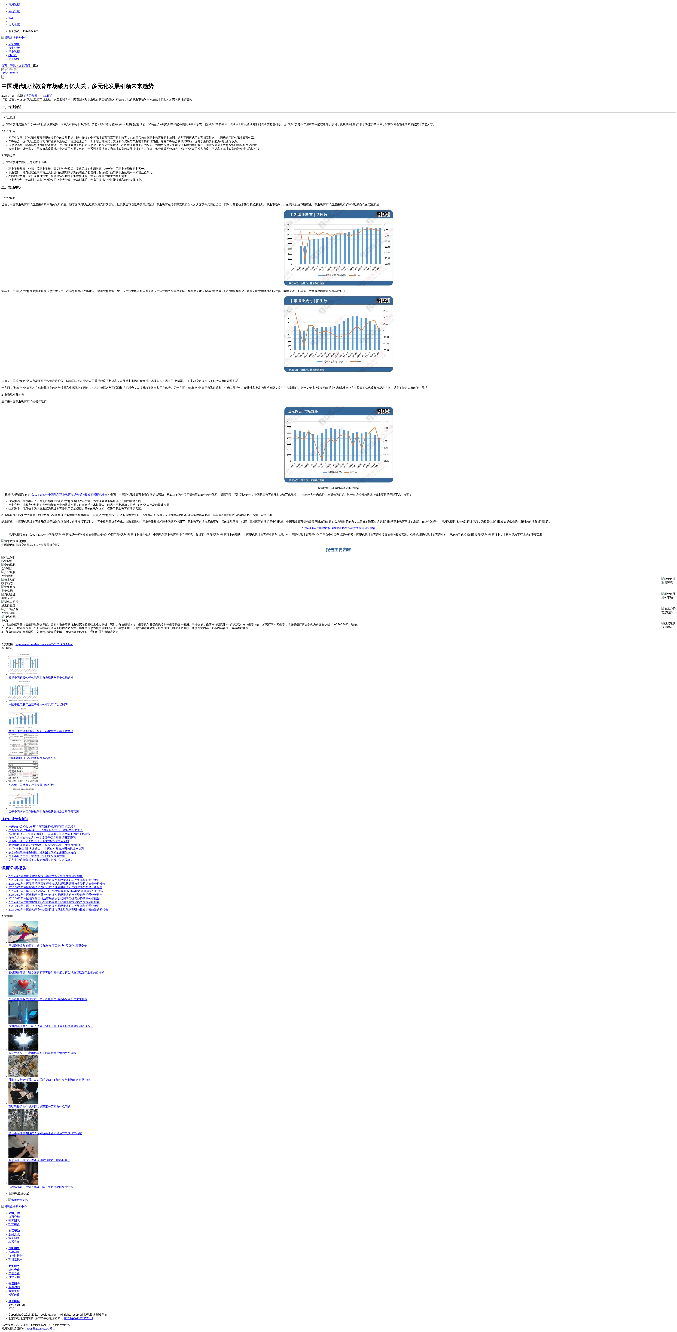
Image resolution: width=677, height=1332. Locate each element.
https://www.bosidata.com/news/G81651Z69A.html (44, 644)
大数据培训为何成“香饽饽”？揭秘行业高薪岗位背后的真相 (44, 845)
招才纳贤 (14, 1224)
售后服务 (14, 1283)
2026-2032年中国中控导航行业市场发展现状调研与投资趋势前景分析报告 (54, 902)
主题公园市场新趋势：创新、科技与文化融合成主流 (40, 731)
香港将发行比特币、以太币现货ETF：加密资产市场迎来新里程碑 (49, 1079)
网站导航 (14, 11)
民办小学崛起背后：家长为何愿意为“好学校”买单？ (40, 859)
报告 (4, 72)
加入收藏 (14, 24)
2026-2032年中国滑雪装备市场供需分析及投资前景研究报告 (45, 876)
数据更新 (14, 1290)
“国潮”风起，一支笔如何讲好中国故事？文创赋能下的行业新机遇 (49, 833)
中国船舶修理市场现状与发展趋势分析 (32, 758)
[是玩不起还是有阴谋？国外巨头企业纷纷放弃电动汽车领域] (23, 1129)
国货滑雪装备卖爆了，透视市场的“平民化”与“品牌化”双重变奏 (47, 945)
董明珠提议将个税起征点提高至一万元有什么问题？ (40, 1106)
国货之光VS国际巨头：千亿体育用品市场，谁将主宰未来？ (45, 830)
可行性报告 (15, 1255)
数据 (15, 72)
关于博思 (14, 58)
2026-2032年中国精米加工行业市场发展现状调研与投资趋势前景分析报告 (54, 898)
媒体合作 (14, 1269)
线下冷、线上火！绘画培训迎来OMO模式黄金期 (38, 841)
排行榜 (12, 55)
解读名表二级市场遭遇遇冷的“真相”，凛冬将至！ (39, 1160)
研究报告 (14, 44)
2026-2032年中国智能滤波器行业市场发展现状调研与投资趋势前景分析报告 (55, 887)
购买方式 (14, 1234)
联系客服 (14, 1241)
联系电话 (14, 1301)
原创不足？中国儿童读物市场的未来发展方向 (36, 856)
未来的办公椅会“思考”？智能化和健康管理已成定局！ (42, 826)
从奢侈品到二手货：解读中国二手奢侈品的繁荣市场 (40, 1186)
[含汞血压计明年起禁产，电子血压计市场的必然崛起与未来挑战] (23, 995)
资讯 (13, 65)
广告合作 (14, 1273)
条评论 (48, 95)
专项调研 (14, 1252)
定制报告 (14, 1248)
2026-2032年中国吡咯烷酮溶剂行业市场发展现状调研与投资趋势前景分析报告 (56, 883)
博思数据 (14, 4)
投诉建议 (14, 1294)
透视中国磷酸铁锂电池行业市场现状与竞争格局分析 (40, 677)
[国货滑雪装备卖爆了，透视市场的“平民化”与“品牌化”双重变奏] (23, 942)
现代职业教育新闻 (14, 819)
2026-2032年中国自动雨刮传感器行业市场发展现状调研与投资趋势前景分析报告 (58, 909)
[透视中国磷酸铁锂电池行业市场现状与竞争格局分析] (23, 674)
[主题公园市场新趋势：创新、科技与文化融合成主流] (23, 727)
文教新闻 (24, 65)
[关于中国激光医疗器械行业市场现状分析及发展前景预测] (23, 808)
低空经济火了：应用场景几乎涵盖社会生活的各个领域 (42, 1052)
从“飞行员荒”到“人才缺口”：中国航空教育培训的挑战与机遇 (46, 848)
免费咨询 (14, 1287)
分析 (10, 72)
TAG (11, 18)
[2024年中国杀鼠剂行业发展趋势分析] (23, 781)
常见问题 (14, 1238)
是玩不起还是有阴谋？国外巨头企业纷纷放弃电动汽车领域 (45, 1133)
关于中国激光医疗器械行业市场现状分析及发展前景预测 (43, 811)
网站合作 (14, 1277)
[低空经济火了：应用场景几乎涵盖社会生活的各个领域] (23, 1049)
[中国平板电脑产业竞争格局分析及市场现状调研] (23, 701)
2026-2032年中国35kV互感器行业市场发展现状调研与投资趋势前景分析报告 (55, 891)
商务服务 (14, 1265)
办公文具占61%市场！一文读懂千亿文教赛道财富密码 (42, 837)
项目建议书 (15, 1259)
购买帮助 (14, 1230)
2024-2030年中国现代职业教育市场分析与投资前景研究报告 (70, 494)
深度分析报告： (16, 868)
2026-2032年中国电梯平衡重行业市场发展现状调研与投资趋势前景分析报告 (55, 894)
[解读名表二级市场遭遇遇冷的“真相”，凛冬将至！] (23, 1156)
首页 (4, 65)
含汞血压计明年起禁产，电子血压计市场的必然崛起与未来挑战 (47, 999)
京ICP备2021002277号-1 (78, 1318)
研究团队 (14, 1220)
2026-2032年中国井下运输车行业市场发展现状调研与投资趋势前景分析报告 (55, 905)
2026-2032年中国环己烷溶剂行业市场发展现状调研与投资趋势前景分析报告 (55, 879)
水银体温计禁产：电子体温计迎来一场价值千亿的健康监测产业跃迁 (50, 1026)
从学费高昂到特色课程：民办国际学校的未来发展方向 (42, 852)
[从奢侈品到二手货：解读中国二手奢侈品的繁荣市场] (23, 1183)
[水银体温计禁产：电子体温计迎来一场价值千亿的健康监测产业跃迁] (23, 1022)
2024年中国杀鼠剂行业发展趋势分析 (31, 784)
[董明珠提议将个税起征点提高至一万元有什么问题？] (23, 1103)
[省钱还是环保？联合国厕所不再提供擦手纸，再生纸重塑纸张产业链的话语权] (23, 969)
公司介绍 (14, 1213)
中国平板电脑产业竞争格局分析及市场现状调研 (38, 704)
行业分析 (14, 47)
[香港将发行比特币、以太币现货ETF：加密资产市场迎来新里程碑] (23, 1076)
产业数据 (14, 51)
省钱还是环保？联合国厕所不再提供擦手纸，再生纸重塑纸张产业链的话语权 (56, 972)
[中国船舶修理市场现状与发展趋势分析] (23, 754)
